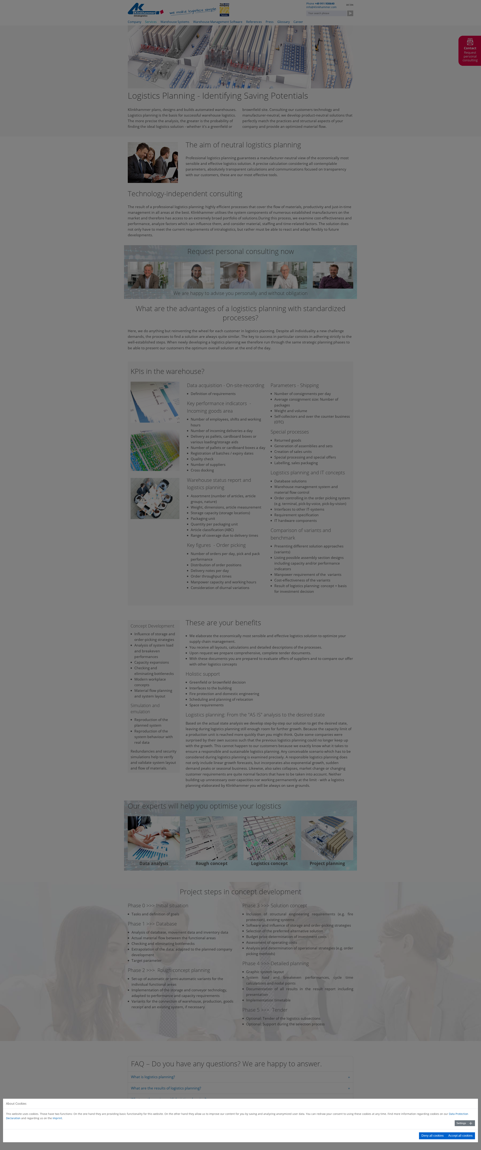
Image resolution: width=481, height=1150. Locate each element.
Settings (461, 1123)
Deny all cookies (432, 1135)
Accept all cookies (460, 1135)
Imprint (57, 1118)
